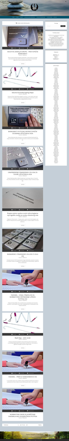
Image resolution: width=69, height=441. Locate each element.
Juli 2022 (56, 112)
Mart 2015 (56, 160)
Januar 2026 (56, 73)
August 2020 (56, 134)
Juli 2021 (56, 124)
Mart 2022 (56, 116)
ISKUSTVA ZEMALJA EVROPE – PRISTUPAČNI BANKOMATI (22, 36)
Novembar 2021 (56, 120)
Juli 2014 (56, 162)
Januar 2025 (56, 84)
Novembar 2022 (56, 108)
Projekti (21, 17)
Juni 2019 (56, 147)
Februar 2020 (56, 140)
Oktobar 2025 (56, 76)
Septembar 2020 (56, 133)
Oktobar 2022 (56, 109)
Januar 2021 (56, 129)
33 (20, 425)
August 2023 (56, 99)
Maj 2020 (56, 137)
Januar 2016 (56, 151)
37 (26, 425)
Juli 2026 (56, 68)
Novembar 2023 (56, 97)
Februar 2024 (56, 94)
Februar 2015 (56, 161)
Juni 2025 (56, 79)
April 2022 (56, 115)
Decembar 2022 (56, 107)
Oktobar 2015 (56, 154)
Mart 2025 (56, 82)
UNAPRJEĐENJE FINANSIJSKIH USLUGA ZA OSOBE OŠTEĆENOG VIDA (22, 157)
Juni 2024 (56, 90)
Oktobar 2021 (56, 121)
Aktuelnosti (25, 55)
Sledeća (40, 425)
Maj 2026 (56, 69)
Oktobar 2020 (56, 132)
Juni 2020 (56, 136)
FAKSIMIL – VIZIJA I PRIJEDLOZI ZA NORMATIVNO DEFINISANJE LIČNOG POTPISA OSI (22, 280)
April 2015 (56, 159)
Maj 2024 (56, 91)
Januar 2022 (56, 118)
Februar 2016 (56, 150)
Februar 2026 (56, 72)
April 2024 (56, 92)
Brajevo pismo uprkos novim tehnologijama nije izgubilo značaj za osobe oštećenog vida (22, 198)
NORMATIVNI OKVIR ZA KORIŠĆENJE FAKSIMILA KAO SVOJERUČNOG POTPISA (22, 399)
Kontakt (55, 17)
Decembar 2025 (56, 74)
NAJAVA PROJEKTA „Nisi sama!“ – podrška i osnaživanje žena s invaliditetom (56, 38)
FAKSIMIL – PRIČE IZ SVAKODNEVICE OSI (22, 362)
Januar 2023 (56, 106)
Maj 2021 (56, 126)
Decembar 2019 (56, 142)
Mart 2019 (56, 148)
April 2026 (56, 70)
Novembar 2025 (56, 75)
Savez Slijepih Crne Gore (34, 434)
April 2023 (56, 103)
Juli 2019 (56, 146)
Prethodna (6, 425)
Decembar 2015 (56, 152)
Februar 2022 (56, 117)
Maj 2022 (56, 114)
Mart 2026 (56, 71)
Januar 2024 (56, 95)
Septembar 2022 (56, 110)
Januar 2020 (56, 141)
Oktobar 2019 (56, 144)
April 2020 (56, 138)
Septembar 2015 (56, 155)
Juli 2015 (56, 157)
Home (13, 17)
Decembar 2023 (56, 96)
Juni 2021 (56, 125)
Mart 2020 (56, 139)
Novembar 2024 (56, 86)
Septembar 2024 (56, 88)
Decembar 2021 (56, 119)
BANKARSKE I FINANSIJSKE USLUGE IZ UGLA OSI (22, 239)
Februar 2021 (56, 128)
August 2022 (56, 111)
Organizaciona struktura (29, 17)
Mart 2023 (56, 104)
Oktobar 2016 (56, 149)
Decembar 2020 (56, 130)
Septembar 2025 (56, 77)
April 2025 (56, 81)
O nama (17, 17)
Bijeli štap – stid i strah (22, 323)
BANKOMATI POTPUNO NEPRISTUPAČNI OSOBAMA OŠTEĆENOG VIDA (22, 116)
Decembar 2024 (56, 85)
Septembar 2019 (56, 145)
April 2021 (56, 127)
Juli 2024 (56, 89)
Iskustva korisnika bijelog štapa (22, 77)
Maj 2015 (56, 158)
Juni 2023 (56, 101)
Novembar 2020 (56, 131)
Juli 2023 (56, 100)
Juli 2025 (56, 78)
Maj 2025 (56, 80)
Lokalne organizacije (41, 17)
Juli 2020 (56, 135)
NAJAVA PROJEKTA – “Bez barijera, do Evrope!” (56, 42)
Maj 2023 (56, 102)
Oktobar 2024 (56, 87)
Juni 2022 (56, 113)
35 (24, 425)
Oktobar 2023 (56, 98)
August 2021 (56, 123)
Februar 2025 (56, 83)
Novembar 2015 (56, 153)
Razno (56, 57)
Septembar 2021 (56, 122)
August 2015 (56, 156)
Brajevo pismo (55, 55)
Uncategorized (55, 58)
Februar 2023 (56, 105)
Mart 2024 (56, 93)
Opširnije (23, 64)
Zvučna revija (49, 17)
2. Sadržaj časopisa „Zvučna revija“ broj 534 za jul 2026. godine (56, 36)
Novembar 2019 (56, 143)
